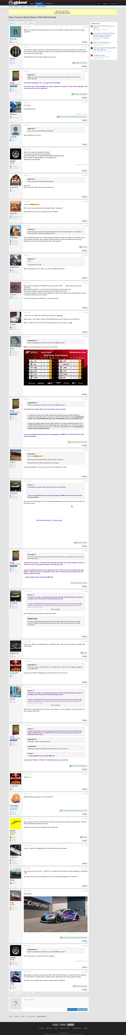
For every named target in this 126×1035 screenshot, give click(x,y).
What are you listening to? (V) (102, 42)
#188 (86, 201)
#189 (86, 225)
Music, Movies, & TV (98, 45)
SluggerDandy (32, 340)
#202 (86, 725)
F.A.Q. (55, 1028)
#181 (86, 27)
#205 (86, 818)
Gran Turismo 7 (96, 30)
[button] (42, 3)
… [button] (18, 23)
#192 (86, 312)
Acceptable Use (76, 1028)
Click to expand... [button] (56, 609)
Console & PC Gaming (98, 58)
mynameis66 (31, 746)
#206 (86, 845)
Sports (94, 52)
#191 (86, 282)
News (32, 3)
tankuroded (31, 554)
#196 (86, 481)
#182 (86, 46)
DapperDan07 (31, 665)
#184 (86, 102)
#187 (86, 175)
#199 (86, 641)
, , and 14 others (74, 116)
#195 (86, 450)
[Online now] (15, 491)
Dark (63, 1024)
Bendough (31, 75)
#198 (86, 591)
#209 (86, 945)
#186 (86, 149)
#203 (86, 774)
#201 (86, 687)
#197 (86, 551)
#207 (86, 868)
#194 (86, 399)
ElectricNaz (31, 454)
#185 (86, 125)
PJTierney (30, 229)
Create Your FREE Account (62, 13)
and (81, 63)
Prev (12, 23)
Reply (85, 42)
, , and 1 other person (75, 937)
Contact (41, 1028)
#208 (86, 890)
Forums (38, 3)
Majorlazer (31, 259)
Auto (71, 1024)
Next (31, 23)
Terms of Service (65, 1028)
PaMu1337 (31, 128)
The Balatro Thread (99, 55)
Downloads (48, 3)
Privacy (85, 1028)
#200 (86, 661)
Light (56, 1024)
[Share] (83, 27)
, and (79, 442)
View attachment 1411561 (35, 264)
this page (36, 613)
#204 (86, 794)
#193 (86, 336)
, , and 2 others (75, 810)
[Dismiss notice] (115, 11)
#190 (86, 255)
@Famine (27, 777)
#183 (86, 71)
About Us (49, 1028)
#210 (86, 972)
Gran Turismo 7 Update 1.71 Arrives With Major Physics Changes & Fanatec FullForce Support (103, 35)
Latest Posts (95, 23)
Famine (30, 485)
